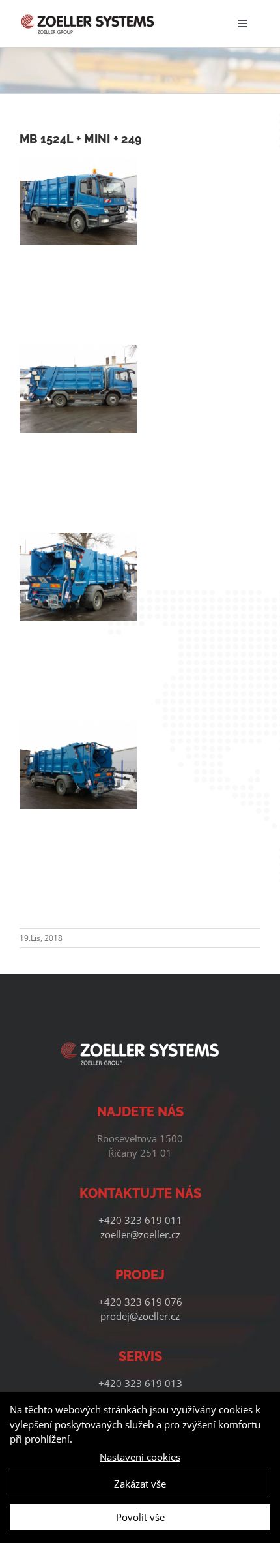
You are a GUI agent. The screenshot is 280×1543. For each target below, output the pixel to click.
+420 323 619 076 (140, 1301)
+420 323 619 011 (140, 1220)
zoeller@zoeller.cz (140, 1234)
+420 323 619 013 (140, 1383)
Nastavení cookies (140, 1456)
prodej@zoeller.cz (140, 1315)
